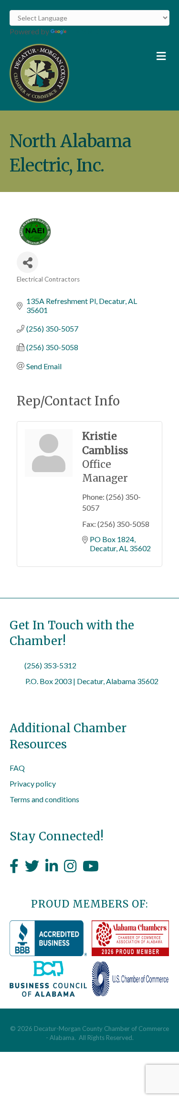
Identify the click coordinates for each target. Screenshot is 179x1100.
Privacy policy (33, 783)
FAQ (17, 767)
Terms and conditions (44, 799)
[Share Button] (27, 262)
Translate (83, 31)
